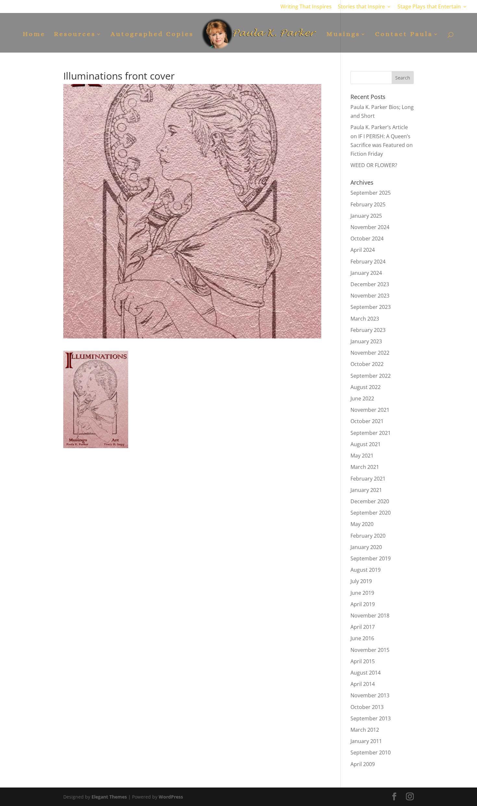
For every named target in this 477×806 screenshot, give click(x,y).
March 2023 (364, 318)
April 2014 (362, 684)
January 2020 (366, 547)
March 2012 (364, 729)
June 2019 (362, 592)
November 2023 (369, 295)
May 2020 (361, 524)
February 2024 (367, 261)
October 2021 (367, 421)
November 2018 (369, 615)
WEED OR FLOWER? (373, 165)
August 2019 (365, 569)
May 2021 (361, 455)
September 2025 (370, 192)
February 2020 (367, 535)
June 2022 (362, 398)
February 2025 (367, 204)
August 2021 (365, 444)
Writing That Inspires (306, 7)
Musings (343, 35)
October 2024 (367, 238)
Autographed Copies (152, 35)
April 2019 (362, 604)
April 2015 (362, 661)
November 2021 (369, 409)
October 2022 (367, 364)
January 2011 (366, 741)
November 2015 (369, 649)
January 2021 (366, 490)
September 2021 (370, 432)
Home (34, 35)
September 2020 (370, 512)
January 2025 (366, 215)
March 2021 (364, 466)
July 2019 (361, 581)
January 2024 (366, 272)
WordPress (171, 797)
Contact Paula (404, 35)
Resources (75, 35)
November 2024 (369, 227)
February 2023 (367, 330)
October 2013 (367, 707)
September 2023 (370, 307)
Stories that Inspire (361, 7)
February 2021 (367, 478)
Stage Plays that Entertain (429, 7)
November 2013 (369, 695)
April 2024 (362, 249)
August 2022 (365, 387)
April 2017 (362, 626)
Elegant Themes (109, 797)
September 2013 (370, 718)
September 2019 (370, 558)
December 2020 (369, 501)
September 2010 (370, 752)
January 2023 (366, 341)
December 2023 (369, 284)
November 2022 (369, 352)
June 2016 (362, 638)
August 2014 (365, 672)
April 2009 (362, 764)
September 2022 (370, 375)
